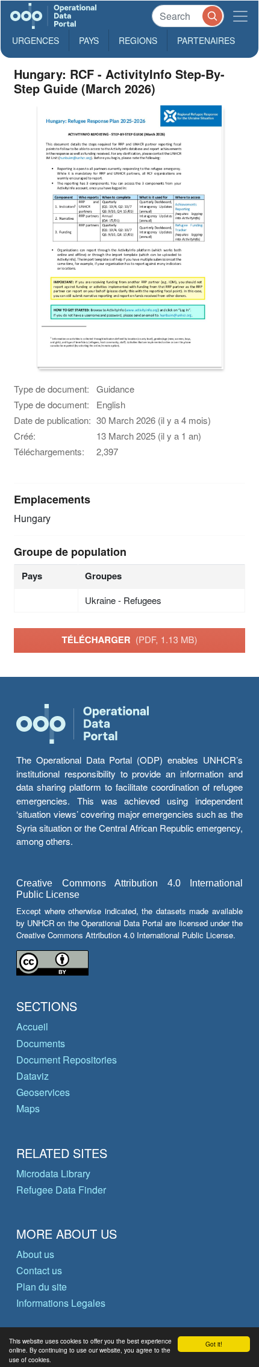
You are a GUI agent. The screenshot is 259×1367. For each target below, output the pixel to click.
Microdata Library (53, 1173)
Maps (28, 1108)
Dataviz (32, 1076)
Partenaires (206, 40)
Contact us (39, 1270)
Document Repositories (66, 1060)
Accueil (32, 1026)
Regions (138, 40)
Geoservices (43, 1092)
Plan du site (41, 1287)
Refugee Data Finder (61, 1190)
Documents (40, 1043)
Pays (89, 40)
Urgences (35, 40)
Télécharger (129, 639)
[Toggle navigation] (240, 16)
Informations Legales (60, 1303)
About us (35, 1254)
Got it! (213, 1343)
